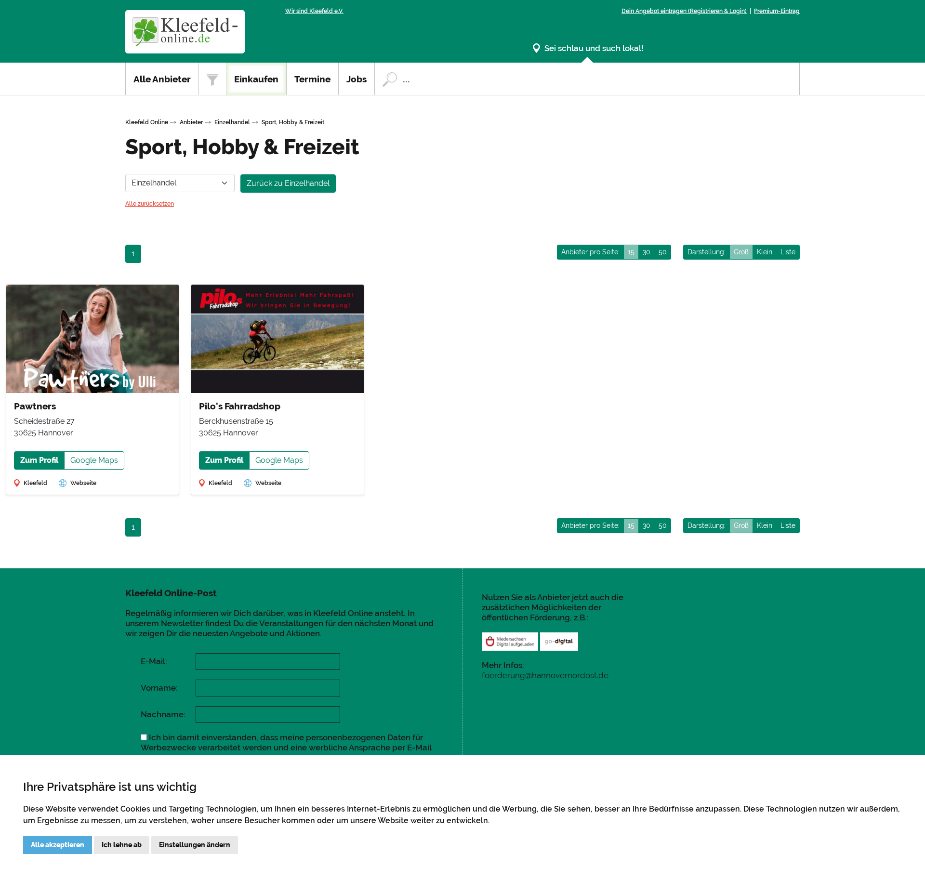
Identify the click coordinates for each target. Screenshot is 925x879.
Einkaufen (256, 79)
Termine (312, 79)
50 (663, 252)
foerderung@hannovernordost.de (545, 675)
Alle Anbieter (162, 79)
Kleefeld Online (146, 122)
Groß (741, 252)
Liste (787, 252)
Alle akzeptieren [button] (57, 845)
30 (646, 252)
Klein (764, 252)
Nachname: (163, 714)
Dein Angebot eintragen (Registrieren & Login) (684, 11)
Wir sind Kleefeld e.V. (314, 11)
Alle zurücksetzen (149, 203)
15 (631, 252)
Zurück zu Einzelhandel (288, 183)
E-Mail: (154, 661)
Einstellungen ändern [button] (194, 845)
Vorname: (159, 688)
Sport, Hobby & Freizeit (293, 122)
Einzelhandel (232, 122)
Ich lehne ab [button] (122, 845)
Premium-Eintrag (777, 11)
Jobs (356, 79)
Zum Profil (39, 460)
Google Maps (94, 460)
